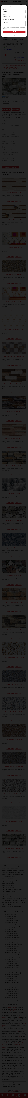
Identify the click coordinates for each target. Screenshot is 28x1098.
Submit (14, 32)
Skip (14, 35)
